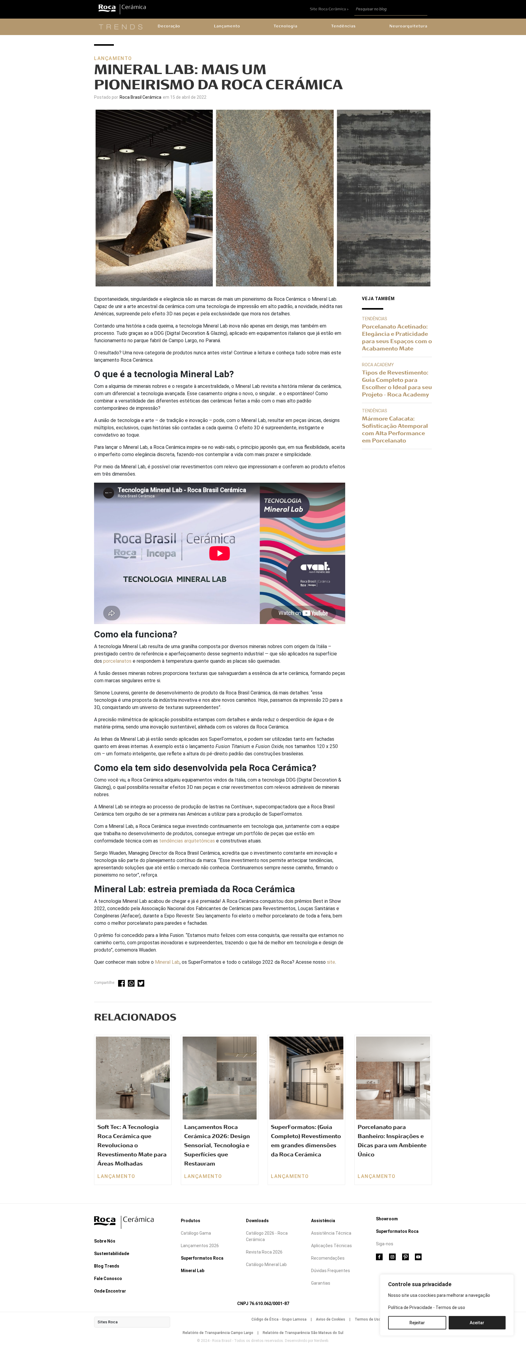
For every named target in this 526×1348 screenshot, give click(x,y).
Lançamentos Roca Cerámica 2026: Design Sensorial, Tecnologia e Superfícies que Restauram (217, 1145)
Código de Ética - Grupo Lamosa (279, 1319)
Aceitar (477, 1322)
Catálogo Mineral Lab (266, 1264)
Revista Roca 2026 (264, 1252)
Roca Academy (378, 364)
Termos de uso (450, 1307)
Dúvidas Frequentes (330, 1270)
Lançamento (227, 26)
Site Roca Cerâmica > (329, 9)
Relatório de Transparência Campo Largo (218, 1333)
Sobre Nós (104, 1241)
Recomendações (328, 1258)
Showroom (387, 1218)
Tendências (343, 26)
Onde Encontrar (110, 1291)
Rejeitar (417, 1322)
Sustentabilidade (111, 1253)
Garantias (320, 1283)
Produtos (190, 1220)
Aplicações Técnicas (331, 1245)
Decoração (169, 26)
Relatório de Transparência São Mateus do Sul (303, 1333)
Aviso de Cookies (330, 1319)
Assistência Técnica (331, 1233)
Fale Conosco (108, 1278)
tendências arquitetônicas (187, 841)
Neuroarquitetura (408, 26)
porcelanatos (117, 661)
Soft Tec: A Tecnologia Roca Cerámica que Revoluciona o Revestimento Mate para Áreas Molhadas (132, 1145)
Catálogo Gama (196, 1233)
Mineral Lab (167, 962)
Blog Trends (106, 1266)
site (331, 962)
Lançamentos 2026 (200, 1245)
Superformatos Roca (202, 1258)
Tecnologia (285, 26)
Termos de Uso (368, 1319)
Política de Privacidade (410, 1307)
